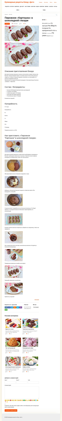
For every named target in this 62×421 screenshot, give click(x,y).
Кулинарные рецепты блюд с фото (19, 2)
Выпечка (17, 6)
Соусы (55, 6)
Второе (12, 6)
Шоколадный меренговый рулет (13, 367)
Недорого (48, 35)
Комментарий (8, 385)
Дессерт (22, 6)
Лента (51, 2)
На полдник (36, 307)
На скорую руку (49, 33)
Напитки (41, 6)
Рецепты (7, 6)
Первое (46, 6)
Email (17, 380)
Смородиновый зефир (28, 348)
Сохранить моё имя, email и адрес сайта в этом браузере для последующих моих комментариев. (22, 406)
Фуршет (52, 35)
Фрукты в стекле (9, 329)
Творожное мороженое (28, 329)
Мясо (17, 10)
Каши (37, 6)
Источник (37, 299)
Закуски (33, 6)
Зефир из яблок (26, 367)
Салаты (51, 6)
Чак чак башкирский (10, 348)
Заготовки (27, 6)
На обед (51, 26)
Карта (55, 2)
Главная (40, 2)
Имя (6, 380)
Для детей (44, 23)
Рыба (44, 10)
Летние (49, 23)
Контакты (46, 2)
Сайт (29, 380)
